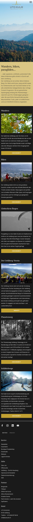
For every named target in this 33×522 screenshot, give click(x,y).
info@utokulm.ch (6, 518)
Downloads (4, 451)
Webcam (3, 454)
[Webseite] (16, 273)
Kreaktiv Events (5, 496)
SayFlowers (4, 501)
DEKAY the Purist (6, 491)
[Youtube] (18, 425)
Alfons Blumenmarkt (7, 494)
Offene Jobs (4, 468)
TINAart (3, 489)
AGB (2, 478)
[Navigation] (30, 2)
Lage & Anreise (5, 456)
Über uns (4, 465)
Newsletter (4, 444)
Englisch (12, 432)
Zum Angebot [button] (16, 153)
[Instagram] (7, 425)
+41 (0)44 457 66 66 (9, 515)
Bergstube (4, 486)
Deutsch (4, 432)
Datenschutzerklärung (7, 475)
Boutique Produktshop (7, 449)
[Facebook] (2, 425)
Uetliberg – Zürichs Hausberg (9, 470)
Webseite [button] (16, 310)
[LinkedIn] (13, 425)
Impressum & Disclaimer (8, 473)
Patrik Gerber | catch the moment (11, 499)
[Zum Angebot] (16, 123)
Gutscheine (4, 447)
